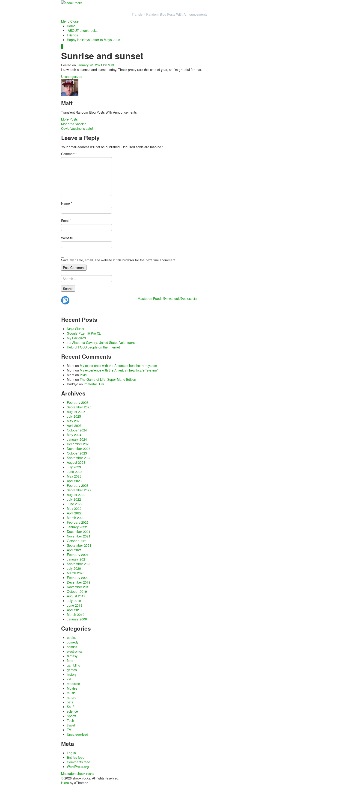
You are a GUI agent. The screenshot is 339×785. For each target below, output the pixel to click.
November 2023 (78, 448)
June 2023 (74, 471)
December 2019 (78, 582)
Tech (70, 720)
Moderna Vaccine (73, 123)
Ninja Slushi (75, 328)
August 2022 (76, 494)
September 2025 (79, 407)
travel (71, 725)
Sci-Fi (71, 706)
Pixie (83, 374)
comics (72, 646)
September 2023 (79, 457)
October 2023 (77, 453)
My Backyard (76, 338)
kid (69, 679)
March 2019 (75, 614)
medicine (73, 683)
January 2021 (77, 559)
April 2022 (74, 513)
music (71, 693)
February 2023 (78, 485)
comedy (72, 642)
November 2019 (78, 586)
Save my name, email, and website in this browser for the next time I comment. (118, 260)
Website (67, 238)
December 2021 (78, 531)
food (70, 660)
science (72, 711)
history (72, 674)
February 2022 (78, 522)
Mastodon (68, 773)
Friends (72, 35)
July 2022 (74, 499)
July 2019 (74, 600)
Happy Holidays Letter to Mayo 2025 (93, 39)
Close (74, 21)
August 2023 (76, 462)
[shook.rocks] (71, 2)
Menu (65, 21)
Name (66, 203)
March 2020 (75, 573)
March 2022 (75, 517)
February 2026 (78, 402)
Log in (71, 752)
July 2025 (74, 416)
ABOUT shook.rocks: (83, 30)
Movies (72, 688)
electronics (75, 651)
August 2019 (76, 596)
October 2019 (77, 591)
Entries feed (75, 757)
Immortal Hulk (94, 384)
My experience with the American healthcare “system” (119, 365)
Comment (69, 153)
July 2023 (74, 467)
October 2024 (77, 430)
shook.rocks (85, 773)
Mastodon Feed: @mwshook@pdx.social (167, 298)
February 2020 (78, 577)
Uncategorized (71, 76)
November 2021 (78, 536)
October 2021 (77, 540)
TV (69, 729)
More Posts (69, 119)
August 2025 (76, 411)
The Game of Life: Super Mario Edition (108, 379)
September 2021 (79, 545)
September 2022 (79, 490)
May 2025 (74, 421)
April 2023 (74, 480)
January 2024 (77, 439)
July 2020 (74, 568)
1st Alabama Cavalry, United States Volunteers (101, 342)
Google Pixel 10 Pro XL (84, 333)
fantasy (72, 656)
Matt (111, 65)
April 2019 (74, 610)
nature (71, 697)
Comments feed (78, 762)
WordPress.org (78, 766)
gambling (73, 665)
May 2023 (74, 476)
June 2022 (74, 504)
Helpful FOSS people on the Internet (93, 347)
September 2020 (79, 563)
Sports (71, 716)
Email (66, 220)
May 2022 (74, 508)
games (72, 669)
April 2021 (74, 550)
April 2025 (74, 425)
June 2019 (74, 605)
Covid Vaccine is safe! (77, 128)
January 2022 (77, 527)
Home (71, 26)
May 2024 (74, 434)
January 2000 (77, 619)
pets (70, 702)
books (71, 637)
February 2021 (78, 554)
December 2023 (78, 444)
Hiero (65, 782)
